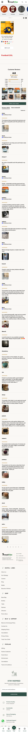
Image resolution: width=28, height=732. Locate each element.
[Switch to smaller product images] (26, 18)
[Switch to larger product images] (23, 18)
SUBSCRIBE (14, 694)
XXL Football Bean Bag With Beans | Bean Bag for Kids (7, 37)
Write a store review (14, 103)
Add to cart (7, 47)
